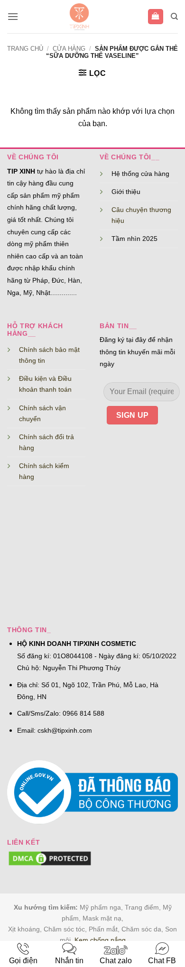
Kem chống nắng (100, 940)
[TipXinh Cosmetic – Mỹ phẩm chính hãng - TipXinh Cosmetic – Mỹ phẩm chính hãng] (79, 16)
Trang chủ (25, 48)
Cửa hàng (69, 48)
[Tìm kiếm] (174, 17)
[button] (12, 16)
